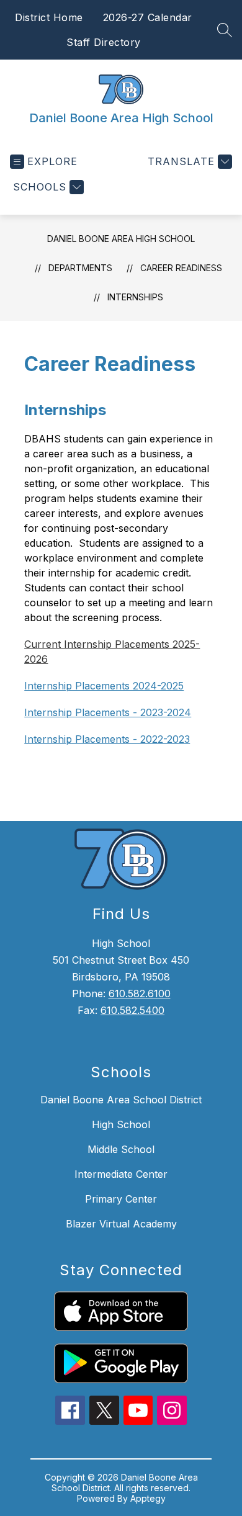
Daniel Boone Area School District (121, 1099)
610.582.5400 (132, 1010)
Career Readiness (181, 267)
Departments (80, 267)
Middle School (121, 1149)
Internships (135, 297)
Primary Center (121, 1199)
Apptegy (148, 1498)
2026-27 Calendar (147, 17)
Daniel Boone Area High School (121, 238)
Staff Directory (103, 42)
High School (121, 1124)
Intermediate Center (121, 1174)
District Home (49, 17)
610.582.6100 (140, 993)
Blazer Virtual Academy (121, 1224)
